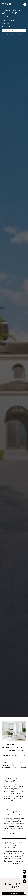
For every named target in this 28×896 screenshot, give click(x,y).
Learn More (14, 893)
